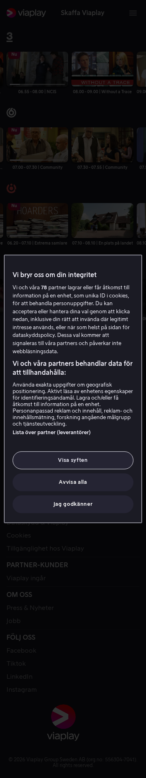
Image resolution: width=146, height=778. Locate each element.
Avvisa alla (73, 482)
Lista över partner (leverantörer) (52, 432)
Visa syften (73, 460)
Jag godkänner (73, 504)
